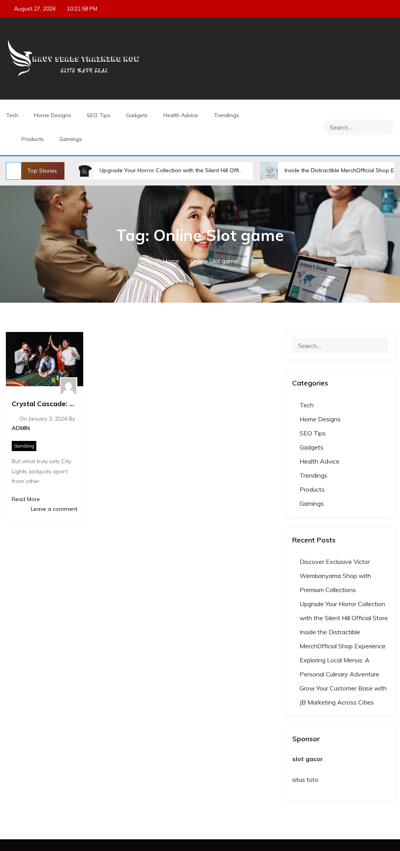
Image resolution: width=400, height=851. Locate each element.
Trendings (226, 115)
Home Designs (52, 115)
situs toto (305, 779)
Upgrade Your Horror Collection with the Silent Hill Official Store (162, 170)
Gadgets (137, 115)
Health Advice (180, 115)
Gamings (70, 139)
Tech (12, 115)
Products (32, 139)
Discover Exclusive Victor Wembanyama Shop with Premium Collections (335, 576)
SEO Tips (99, 115)
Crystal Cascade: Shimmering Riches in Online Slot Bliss (44, 404)
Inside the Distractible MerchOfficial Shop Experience (332, 170)
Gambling (24, 446)
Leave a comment (53, 508)
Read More (26, 499)
